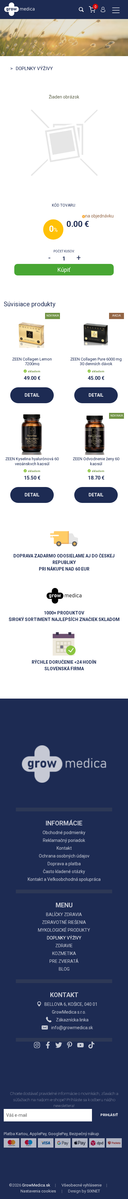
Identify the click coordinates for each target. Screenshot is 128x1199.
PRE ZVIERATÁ (64, 961)
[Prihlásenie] (102, 12)
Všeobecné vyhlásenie (82, 1185)
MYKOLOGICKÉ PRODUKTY (64, 930)
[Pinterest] (70, 1045)
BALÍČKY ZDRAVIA (64, 914)
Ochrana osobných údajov (64, 855)
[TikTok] (90, 1045)
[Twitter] (59, 1045)
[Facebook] (48, 1045)
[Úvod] (64, 750)
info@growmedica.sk (72, 1027)
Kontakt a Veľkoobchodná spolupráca (64, 879)
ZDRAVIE (64, 945)
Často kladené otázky (64, 871)
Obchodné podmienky (64, 832)
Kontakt (64, 848)
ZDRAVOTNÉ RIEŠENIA (64, 922)
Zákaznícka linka (72, 1019)
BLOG (64, 969)
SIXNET (93, 1191)
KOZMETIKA (64, 953)
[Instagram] (38, 1045)
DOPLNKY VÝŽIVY (64, 937)
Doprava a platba (64, 863)
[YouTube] (80, 1045)
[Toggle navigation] (115, 11)
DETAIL (32, 395)
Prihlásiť (109, 1115)
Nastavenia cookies (38, 1191)
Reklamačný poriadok (64, 840)
